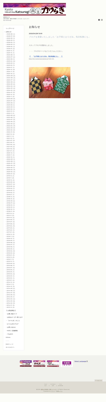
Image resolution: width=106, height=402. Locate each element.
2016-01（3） (11, 255)
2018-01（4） (11, 211)
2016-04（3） (11, 251)
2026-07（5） (11, 36)
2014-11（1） (11, 284)
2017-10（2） (11, 217)
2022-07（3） (11, 119)
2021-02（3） (11, 148)
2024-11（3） (11, 71)
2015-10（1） (11, 261)
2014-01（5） (11, 305)
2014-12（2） (11, 282)
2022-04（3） (11, 126)
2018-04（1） (11, 205)
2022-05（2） (11, 123)
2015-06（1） (11, 269)
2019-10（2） (11, 180)
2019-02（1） (11, 192)
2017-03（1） (11, 228)
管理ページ (59, 391)
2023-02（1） (11, 109)
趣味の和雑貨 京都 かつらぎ (49, 389)
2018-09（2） (11, 201)
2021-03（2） (11, 146)
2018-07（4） (11, 203)
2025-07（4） (11, 57)
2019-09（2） (11, 182)
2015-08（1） (11, 265)
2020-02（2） (11, 171)
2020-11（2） (11, 155)
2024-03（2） (11, 88)
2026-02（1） (11, 46)
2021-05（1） (11, 142)
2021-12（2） (11, 134)
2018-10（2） (11, 199)
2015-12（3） (11, 257)
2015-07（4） (11, 267)
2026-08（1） (11, 34)
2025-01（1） (11, 67)
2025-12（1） (11, 50)
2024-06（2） (11, 82)
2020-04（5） (11, 169)
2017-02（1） (11, 230)
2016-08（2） (11, 242)
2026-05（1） (11, 40)
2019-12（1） (11, 176)
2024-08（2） (11, 78)
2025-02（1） (11, 65)
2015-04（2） (11, 274)
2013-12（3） (11, 307)
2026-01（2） (11, 48)
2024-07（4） (11, 80)
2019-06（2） (11, 186)
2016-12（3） (11, 234)
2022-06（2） (11, 121)
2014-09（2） (11, 288)
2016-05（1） (11, 249)
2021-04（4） (11, 144)
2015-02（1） (11, 278)
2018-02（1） (11, 209)
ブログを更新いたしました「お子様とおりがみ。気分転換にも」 (60, 37)
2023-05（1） (11, 105)
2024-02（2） (11, 90)
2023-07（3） (11, 101)
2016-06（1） (11, 247)
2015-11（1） (11, 259)
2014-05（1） (11, 297)
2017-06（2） (11, 224)
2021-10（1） (11, 138)
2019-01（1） (11, 194)
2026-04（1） (11, 42)
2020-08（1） (11, 161)
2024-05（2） (11, 84)
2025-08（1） (11, 55)
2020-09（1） (11, 159)
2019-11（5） (11, 178)
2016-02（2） (11, 253)
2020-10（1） (11, 157)
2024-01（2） (11, 92)
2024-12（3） (11, 69)
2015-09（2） (11, 263)
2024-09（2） (11, 75)
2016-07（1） (11, 244)
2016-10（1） (11, 238)
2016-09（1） (11, 240)
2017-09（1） (11, 219)
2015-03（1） (11, 276)
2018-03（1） (11, 207)
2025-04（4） (11, 61)
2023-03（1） (11, 107)
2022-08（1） (11, 117)
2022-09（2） (11, 115)
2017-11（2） (11, 215)
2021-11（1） (11, 136)
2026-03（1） (11, 44)
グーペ (53, 391)
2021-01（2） (11, 151)
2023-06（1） (11, 103)
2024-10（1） (11, 73)
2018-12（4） (11, 196)
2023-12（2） (11, 94)
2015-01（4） (11, 280)
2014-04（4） (11, 299)
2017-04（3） (11, 226)
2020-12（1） (11, 153)
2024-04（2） (11, 86)
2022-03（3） (11, 128)
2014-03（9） (11, 301)
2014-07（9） (11, 292)
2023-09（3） (11, 98)
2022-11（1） (11, 113)
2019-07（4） (11, 184)
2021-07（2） (11, 140)
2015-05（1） (11, 272)
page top (99, 380)
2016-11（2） (11, 236)
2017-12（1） (11, 213)
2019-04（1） (11, 188)
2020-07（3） (11, 163)
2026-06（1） (11, 38)
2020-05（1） (11, 167)
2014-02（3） (11, 303)
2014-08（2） (11, 290)
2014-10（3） (11, 286)
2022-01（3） (11, 132)
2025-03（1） (11, 63)
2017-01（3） (11, 232)
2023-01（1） (11, 111)
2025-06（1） (11, 59)
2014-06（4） (11, 294)
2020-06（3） (11, 165)
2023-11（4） (11, 96)
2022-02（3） (11, 130)
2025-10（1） (11, 53)
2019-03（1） (11, 190)
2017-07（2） (11, 221)
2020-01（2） (11, 173)
